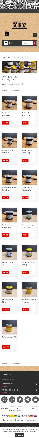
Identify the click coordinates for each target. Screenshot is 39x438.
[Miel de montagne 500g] (9, 327)
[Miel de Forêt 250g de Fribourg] (29, 252)
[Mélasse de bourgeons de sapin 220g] (29, 215)
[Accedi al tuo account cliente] (35, 35)
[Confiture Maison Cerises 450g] (29, 140)
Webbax (34, 426)
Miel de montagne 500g (9, 337)
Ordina (4, 84)
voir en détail (31, 431)
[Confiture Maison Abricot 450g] (29, 103)
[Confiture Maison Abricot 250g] (9, 103)
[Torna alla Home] (4, 57)
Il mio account (7, 384)
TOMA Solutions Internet (22, 426)
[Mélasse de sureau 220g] (9, 252)
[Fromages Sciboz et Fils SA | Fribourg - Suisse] (19, 21)
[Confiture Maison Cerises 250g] (9, 140)
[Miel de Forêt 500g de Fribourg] (9, 289)
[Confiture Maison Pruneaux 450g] (9, 215)
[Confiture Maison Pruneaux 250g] (29, 177)
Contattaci (30, 11)
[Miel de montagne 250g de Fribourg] (29, 289)
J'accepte (19, 435)
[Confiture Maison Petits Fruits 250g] (9, 177)
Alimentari (11, 58)
